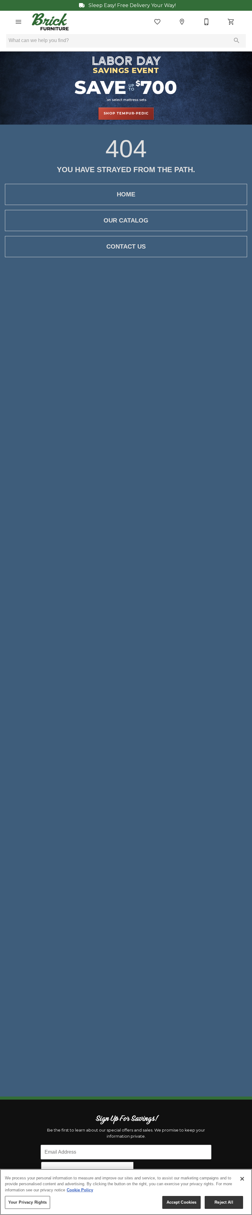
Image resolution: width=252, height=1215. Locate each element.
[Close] (242, 1179)
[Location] (182, 21)
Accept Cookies (182, 1202)
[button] (18, 21)
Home (126, 194)
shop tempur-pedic (126, 113)
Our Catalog (126, 220)
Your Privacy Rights (27, 1202)
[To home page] (50, 22)
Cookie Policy (80, 1190)
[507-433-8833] (206, 21)
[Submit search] (236, 40)
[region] (126, 1192)
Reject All (224, 1202)
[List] (157, 21)
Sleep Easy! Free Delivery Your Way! (131, 5)
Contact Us (126, 246)
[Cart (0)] (231, 21)
